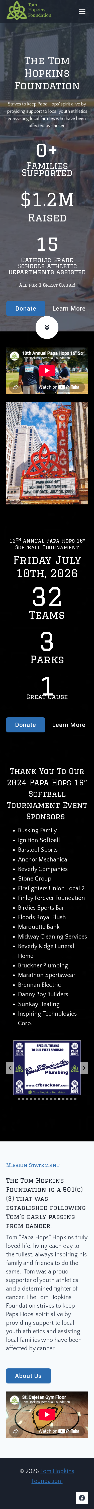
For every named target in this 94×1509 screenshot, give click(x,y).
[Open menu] (82, 11)
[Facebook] (82, 1498)
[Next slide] (84, 1068)
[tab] (19, 1099)
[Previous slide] (10, 1068)
